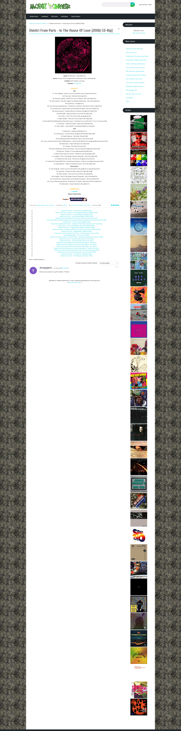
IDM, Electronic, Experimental (135, 71)
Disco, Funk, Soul (131, 52)
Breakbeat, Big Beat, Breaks (135, 86)
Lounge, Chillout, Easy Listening (136, 75)
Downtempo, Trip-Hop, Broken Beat (137, 56)
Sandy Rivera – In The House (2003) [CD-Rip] (76, 222)
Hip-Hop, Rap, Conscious (133, 94)
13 (47, 23)
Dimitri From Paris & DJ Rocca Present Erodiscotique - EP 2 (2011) (76, 246)
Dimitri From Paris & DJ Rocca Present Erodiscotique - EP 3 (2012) (76, 244)
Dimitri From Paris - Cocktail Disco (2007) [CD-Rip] (76, 254)
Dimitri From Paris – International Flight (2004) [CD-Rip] (76, 216)
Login (150, 4)
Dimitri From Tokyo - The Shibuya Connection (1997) (76, 256)
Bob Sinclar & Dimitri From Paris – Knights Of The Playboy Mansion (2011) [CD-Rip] (76, 224)
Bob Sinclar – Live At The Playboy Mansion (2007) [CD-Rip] (76, 226)
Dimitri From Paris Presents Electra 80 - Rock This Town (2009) (76, 252)
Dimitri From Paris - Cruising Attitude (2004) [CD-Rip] (76, 214)
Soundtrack (129, 98)
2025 (37, 23)
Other (128, 101)
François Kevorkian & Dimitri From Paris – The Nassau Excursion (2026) (76, 233)
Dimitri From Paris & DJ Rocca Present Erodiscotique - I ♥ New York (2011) (76, 248)
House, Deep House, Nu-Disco (45, 205)
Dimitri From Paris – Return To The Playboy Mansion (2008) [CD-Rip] (76, 212)
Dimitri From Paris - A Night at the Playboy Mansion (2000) (76, 227)
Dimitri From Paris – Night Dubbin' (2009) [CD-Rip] (76, 231)
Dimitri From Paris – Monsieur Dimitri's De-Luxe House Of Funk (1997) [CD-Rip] (76, 229)
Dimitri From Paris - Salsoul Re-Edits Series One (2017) (76, 241)
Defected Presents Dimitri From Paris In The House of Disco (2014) (76, 218)
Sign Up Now (143, 4)
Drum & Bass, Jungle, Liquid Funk (136, 60)
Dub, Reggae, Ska (131, 90)
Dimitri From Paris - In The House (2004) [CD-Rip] (76, 211)
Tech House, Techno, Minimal (135, 83)
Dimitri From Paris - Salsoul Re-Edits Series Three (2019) (76, 239)
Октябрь (43, 23)
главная (32, 23)
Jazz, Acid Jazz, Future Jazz (134, 79)
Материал (64, 268)
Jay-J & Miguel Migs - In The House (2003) (76, 235)
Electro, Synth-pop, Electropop (135, 64)
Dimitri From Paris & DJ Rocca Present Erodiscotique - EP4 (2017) (76, 243)
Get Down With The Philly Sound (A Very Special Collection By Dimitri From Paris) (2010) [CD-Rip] (76, 220)
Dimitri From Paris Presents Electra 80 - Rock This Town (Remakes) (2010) (76, 250)
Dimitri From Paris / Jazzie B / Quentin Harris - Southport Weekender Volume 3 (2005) (76, 237)
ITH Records (75, 205)
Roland (64, 205)
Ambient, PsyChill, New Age (134, 49)
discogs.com (77, 83)
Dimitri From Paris (85, 205)
